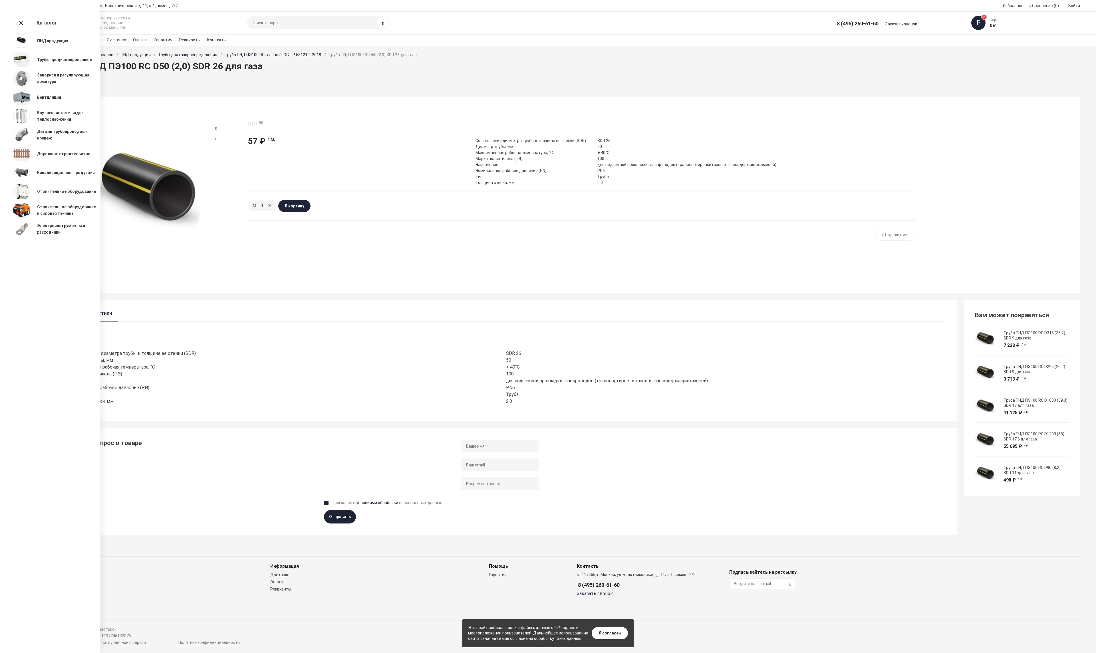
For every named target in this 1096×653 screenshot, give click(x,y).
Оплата (140, 40)
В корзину (294, 206)
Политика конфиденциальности (209, 642)
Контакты (216, 40)
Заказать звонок (901, 24)
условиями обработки (377, 502)
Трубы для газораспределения (187, 54)
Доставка (116, 40)
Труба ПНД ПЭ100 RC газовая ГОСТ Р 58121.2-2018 (273, 54)
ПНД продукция (136, 54)
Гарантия (163, 40)
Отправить (340, 516)
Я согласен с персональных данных (386, 502)
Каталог (47, 23)
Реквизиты (189, 40)
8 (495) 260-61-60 (858, 24)
